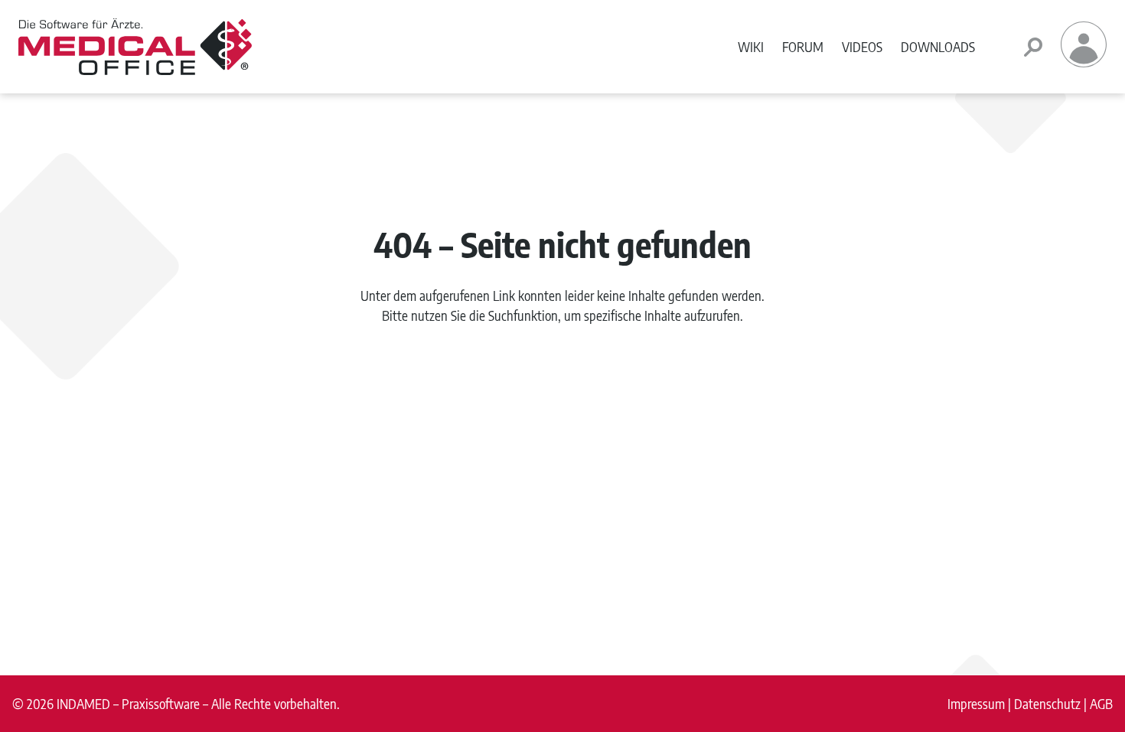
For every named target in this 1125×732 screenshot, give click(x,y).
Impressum (976, 703)
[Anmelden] (1084, 62)
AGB (1101, 703)
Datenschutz (1047, 703)
